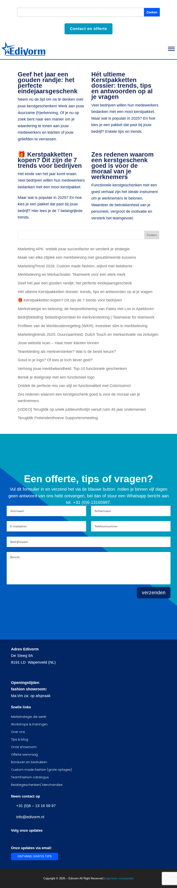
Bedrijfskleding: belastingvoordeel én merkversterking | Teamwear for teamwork (86, 317)
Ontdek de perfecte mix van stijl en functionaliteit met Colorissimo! (74, 386)
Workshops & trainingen (29, 724)
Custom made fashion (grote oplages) (41, 769)
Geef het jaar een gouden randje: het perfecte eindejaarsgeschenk (47, 83)
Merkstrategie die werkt (28, 717)
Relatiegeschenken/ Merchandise (36, 785)
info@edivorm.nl (29, 817)
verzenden (154, 592)
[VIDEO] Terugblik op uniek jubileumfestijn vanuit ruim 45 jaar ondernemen (82, 409)
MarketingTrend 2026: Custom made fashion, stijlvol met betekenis (75, 266)
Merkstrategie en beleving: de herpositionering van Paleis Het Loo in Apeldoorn (86, 309)
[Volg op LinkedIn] (30, 837)
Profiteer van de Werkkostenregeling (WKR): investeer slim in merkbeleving (82, 326)
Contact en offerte (88, 29)
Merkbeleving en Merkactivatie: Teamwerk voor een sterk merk (71, 274)
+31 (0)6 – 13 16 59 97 (35, 806)
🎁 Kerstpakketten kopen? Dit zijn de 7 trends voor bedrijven (50, 160)
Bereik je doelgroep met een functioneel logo (56, 377)
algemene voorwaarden (119, 878)
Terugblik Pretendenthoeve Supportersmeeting (58, 418)
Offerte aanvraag (24, 754)
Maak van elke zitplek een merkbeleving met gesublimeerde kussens (77, 257)
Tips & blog (19, 739)
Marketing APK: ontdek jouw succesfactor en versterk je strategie (74, 249)
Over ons (18, 732)
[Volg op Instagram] (22, 837)
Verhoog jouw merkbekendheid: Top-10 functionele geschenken (72, 368)
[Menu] (171, 49)
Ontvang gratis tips (34, 856)
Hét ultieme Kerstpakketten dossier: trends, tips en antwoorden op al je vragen (122, 85)
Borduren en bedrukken (29, 762)
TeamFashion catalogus (30, 777)
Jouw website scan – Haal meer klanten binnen (58, 343)
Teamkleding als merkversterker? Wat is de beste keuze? (67, 351)
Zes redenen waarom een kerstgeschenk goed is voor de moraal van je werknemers (122, 165)
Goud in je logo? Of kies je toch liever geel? (55, 360)
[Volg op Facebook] (13, 837)
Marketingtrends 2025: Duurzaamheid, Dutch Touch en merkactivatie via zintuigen (88, 334)
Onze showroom (24, 747)
